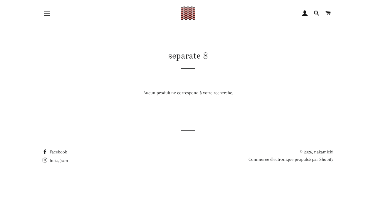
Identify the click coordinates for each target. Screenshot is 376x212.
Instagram (58, 160)
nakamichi (323, 152)
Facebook (57, 152)
